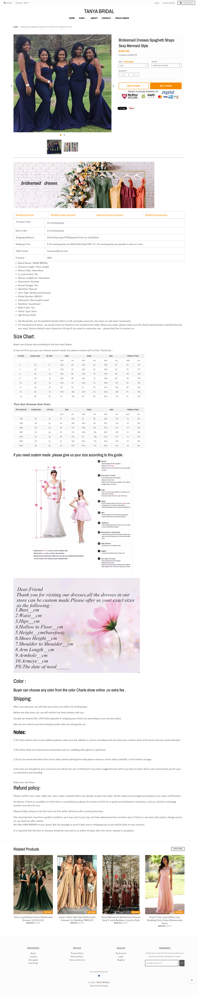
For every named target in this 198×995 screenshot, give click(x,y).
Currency (19, 3)
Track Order (33, 963)
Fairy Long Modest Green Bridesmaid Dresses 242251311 (33, 919)
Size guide (128, 62)
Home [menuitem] (72, 18)
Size (126, 62)
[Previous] (11, 86)
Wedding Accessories (156, 214)
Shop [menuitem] (82, 18)
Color (154, 62)
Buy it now (166, 86)
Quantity (123, 71)
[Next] (113, 86)
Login (120, 956)
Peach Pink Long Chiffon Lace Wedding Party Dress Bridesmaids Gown (164, 920)
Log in (157, 3)
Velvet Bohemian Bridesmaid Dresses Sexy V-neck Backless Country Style (121, 919)
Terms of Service (77, 960)
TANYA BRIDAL (99, 11)
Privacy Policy (77, 953)
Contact (33, 956)
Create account (169, 3)
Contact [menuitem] (106, 18)
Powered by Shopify (99, 985)
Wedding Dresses (25, 214)
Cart (187, 3)
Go (182, 963)
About (33, 953)
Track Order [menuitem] (122, 18)
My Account (121, 953)
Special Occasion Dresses (109, 214)
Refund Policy (77, 956)
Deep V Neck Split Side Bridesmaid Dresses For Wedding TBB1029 (77, 919)
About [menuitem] (94, 18)
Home (15, 27)
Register (121, 960)
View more (177, 849)
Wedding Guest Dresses (63, 214)
